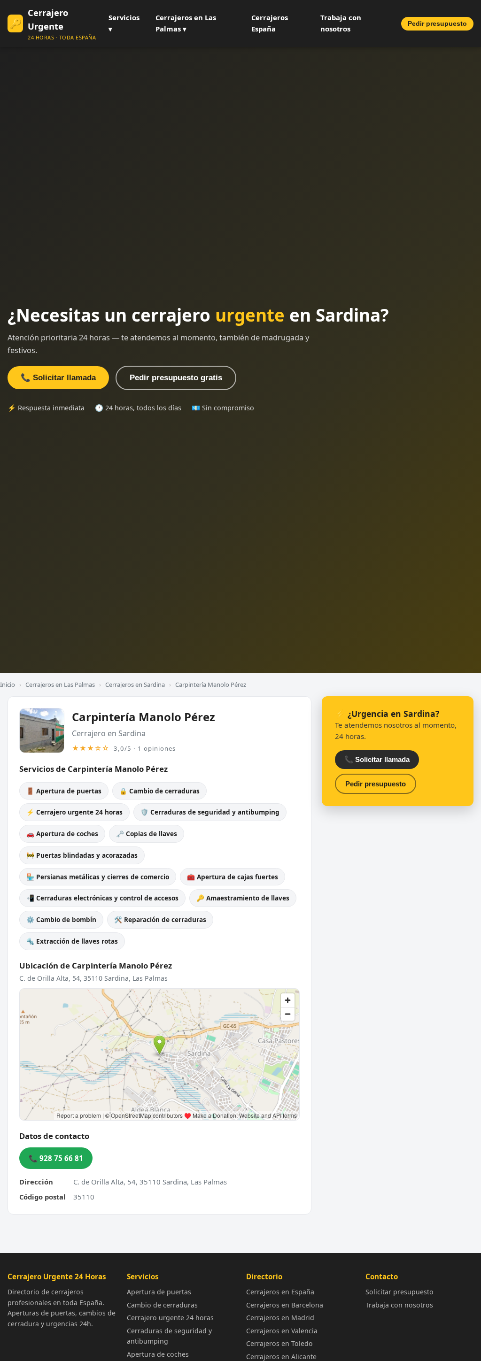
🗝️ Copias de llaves (146, 833)
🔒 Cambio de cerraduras (159, 790)
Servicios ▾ (124, 23)
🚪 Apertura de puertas (63, 790)
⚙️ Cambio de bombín (61, 919)
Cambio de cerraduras (162, 1304)
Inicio (7, 684)
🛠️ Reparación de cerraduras (160, 919)
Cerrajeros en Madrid (280, 1317)
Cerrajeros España (269, 23)
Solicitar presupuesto (399, 1291)
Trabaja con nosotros (340, 23)
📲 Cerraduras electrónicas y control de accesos (102, 897)
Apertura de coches (158, 1354)
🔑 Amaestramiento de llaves (242, 897)
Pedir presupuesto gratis (176, 377)
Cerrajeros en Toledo (279, 1343)
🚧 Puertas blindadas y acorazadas (82, 855)
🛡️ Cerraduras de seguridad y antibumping (209, 811)
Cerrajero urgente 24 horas (170, 1317)
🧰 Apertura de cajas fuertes (232, 876)
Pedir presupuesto (437, 23)
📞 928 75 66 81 (56, 1158)
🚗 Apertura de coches (62, 833)
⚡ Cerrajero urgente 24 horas (74, 811)
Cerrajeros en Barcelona (284, 1304)
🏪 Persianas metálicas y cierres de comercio (97, 876)
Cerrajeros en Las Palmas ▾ (185, 23)
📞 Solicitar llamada (58, 377)
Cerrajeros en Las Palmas (60, 684)
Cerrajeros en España (280, 1291)
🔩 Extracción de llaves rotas (72, 941)
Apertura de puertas (159, 1291)
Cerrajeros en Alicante (281, 1356)
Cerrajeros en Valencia (282, 1330)
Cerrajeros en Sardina (135, 684)
